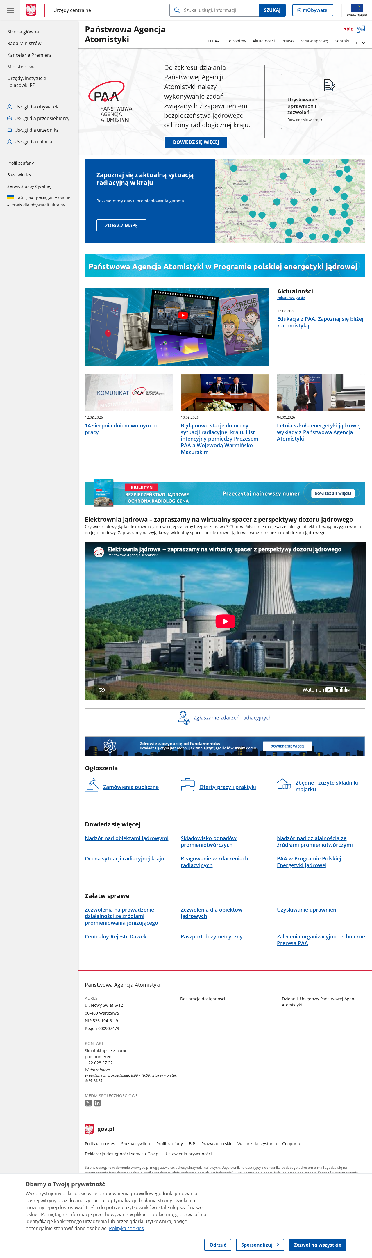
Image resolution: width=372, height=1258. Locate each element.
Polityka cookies (100, 1143)
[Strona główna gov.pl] (32, 10)
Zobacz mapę (121, 225)
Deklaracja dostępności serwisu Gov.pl (122, 1154)
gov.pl (105, 1129)
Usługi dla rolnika (32, 141)
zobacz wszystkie (291, 297)
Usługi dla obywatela (36, 107)
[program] (225, 265)
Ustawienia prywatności (189, 1154)
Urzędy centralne (72, 10)
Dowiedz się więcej (196, 142)
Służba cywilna (135, 1143)
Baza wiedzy (19, 174)
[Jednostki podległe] (225, 718)
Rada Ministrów (24, 43)
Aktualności (264, 41)
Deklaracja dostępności (202, 999)
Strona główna (29, 31)
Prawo (288, 41)
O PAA (214, 41)
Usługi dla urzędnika (36, 130)
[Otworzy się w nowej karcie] (89, 1103)
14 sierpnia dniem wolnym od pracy (122, 429)
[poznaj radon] (225, 746)
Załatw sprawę (314, 41)
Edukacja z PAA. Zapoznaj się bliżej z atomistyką (320, 322)
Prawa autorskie (217, 1143)
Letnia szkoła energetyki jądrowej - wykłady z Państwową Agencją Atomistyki (320, 432)
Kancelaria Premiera (29, 55)
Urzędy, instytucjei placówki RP (26, 81)
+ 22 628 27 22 (99, 1062)
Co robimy (236, 41)
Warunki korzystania (257, 1143)
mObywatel (315, 11)
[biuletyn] (225, 493)
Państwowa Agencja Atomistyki (125, 34)
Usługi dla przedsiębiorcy (41, 118)
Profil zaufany (20, 163)
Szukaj (272, 10)
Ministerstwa (21, 66)
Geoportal (291, 1143)
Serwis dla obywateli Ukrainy (39, 201)
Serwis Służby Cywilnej (29, 186)
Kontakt (342, 41)
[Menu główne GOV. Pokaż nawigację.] (10, 10)
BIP (192, 1143)
